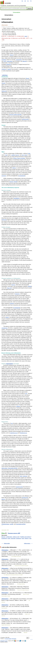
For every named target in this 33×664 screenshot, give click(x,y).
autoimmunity (25, 119)
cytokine (12, 303)
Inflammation (5, 568)
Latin (29, 153)
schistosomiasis (5, 524)
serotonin (4, 175)
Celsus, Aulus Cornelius (19, 158)
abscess (24, 61)
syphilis (11, 524)
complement (5, 328)
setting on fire (16, 536)
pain (23, 155)
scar (5, 61)
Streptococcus (23, 432)
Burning (3, 536)
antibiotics (8, 64)
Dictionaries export (3, 640)
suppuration (9, 61)
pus (12, 423)
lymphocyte (25, 497)
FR (30, 1)
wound (3, 83)
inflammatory (27, 543)
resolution (4, 59)
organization (19, 59)
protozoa (25, 476)
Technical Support (8, 638)
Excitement (4, 538)
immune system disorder (15, 114)
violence (27, 538)
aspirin (9, 69)
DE (25, 1)
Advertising (14, 638)
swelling (13, 155)
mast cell (9, 287)
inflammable (7, 543)
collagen (18, 406)
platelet (30, 286)
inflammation (5, 550)
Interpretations (9, 15)
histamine (17, 293)
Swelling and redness (25, 536)
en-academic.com (5, 2)
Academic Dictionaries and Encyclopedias (13, 5)
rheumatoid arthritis (12, 468)
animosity (13, 538)
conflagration (9, 536)
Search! (30, 8)
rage (30, 538)
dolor (26, 155)
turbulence (18, 538)
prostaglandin (21, 175)
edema (14, 167)
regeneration (9, 363)
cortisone (4, 69)
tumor (17, 155)
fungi (21, 476)
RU (22, 1)
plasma (11, 54)
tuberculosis (4, 468)
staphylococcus (14, 432)
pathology (5, 75)
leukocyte (4, 91)
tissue (27, 78)
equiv (26, 36)
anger (9, 538)
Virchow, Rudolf (13, 181)
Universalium (16, 12)
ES (28, 1)
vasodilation (16, 198)
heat (6, 155)
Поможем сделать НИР (14, 533)
